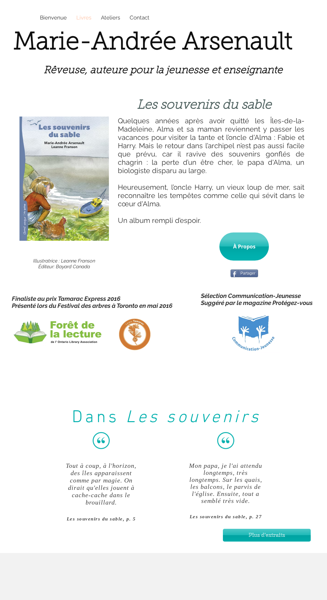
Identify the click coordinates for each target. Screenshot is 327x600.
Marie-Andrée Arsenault (152, 43)
